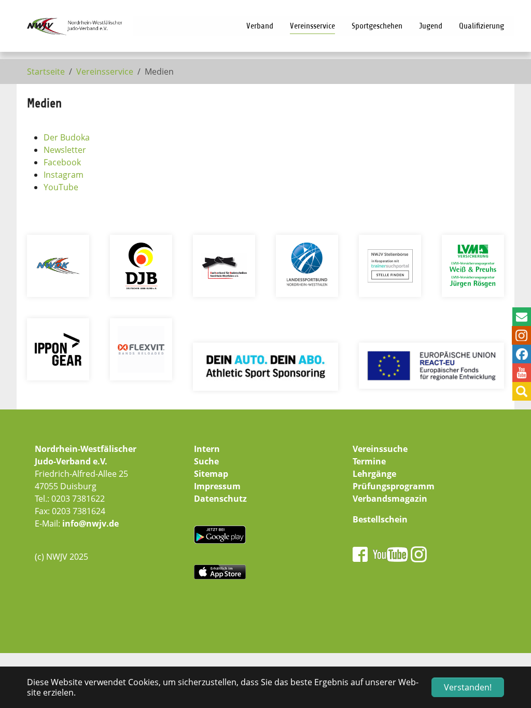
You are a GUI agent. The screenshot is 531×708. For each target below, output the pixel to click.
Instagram (63, 174)
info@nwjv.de (90, 523)
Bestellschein (380, 519)
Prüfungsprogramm (394, 486)
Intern (207, 449)
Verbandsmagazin (390, 498)
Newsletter (65, 149)
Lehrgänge (374, 473)
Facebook (62, 162)
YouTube (61, 187)
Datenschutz (220, 498)
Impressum (217, 486)
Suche (206, 461)
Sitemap (211, 473)
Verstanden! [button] (468, 687)
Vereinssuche (380, 449)
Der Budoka (67, 137)
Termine (369, 461)
